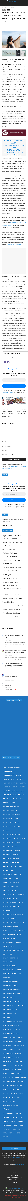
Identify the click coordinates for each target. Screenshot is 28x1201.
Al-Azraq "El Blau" (7, 542)
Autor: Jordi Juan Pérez (12, 353)
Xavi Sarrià (15, 620)
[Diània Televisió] (14, 3)
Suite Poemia (4, 620)
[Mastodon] (22, 1145)
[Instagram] (10, 1145)
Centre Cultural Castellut (8, 549)
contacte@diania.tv (20, 1164)
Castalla (16, 546)
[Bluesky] (18, 1145)
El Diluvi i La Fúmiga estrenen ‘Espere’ (21, 412)
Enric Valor (6, 579)
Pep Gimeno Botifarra (11, 613)
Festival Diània (19, 578)
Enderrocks (14, 575)
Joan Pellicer (5, 588)
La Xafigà (4, 598)
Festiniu (13, 578)
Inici (3, 7)
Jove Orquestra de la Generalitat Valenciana (11, 592)
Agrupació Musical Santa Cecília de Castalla (12, 537)
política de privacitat (8, 392)
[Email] (13, 26)
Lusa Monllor (11, 598)
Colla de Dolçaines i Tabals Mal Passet (10, 555)
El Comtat (4, 570)
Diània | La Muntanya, (14, 1157)
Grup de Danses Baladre (8, 585)
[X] (6, 26)
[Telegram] (17, 26)
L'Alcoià (17, 595)
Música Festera (8, 606)
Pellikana (11, 609)
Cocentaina (18, 549)
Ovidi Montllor (19, 606)
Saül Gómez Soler (19, 616)
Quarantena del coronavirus (8, 616)
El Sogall (6, 574)
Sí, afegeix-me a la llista (9, 454)
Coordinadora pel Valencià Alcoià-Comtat (12, 562)
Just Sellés (5, 595)
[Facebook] (3, 26)
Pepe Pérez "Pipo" (18, 609)
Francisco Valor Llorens (14, 582)
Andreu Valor (7, 546)
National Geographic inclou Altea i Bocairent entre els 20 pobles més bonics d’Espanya (8, 414)
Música (12, 7)
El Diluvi (11, 570)
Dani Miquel (13, 567)
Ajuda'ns (4, 519)
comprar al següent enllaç (13, 244)
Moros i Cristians (8, 602)
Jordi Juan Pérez (8, 635)
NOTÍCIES (7, 7)
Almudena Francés (17, 542)
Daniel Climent (5, 567)
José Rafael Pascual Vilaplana (15, 588)
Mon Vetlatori (21, 67)
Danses (19, 567)
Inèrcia (16, 585)
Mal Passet (19, 598)
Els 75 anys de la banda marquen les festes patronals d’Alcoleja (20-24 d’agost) (14, 637)
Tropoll (10, 620)
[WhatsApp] (10, 26)
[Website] (5, 362)
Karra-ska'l (11, 595)
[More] (21, 26)
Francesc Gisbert (5, 582)
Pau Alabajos (5, 609)
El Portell (17, 570)
